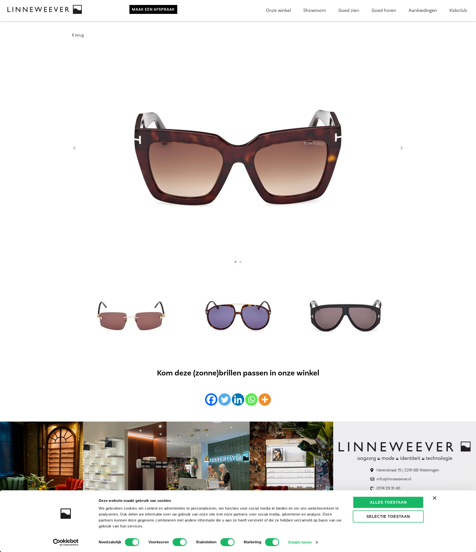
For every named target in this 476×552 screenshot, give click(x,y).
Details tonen (299, 542)
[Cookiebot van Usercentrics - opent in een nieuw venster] (66, 542)
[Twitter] (224, 399)
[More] (265, 399)
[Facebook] (211, 399)
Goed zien (348, 10)
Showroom (314, 10)
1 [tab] (235, 261)
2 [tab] (240, 261)
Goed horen (384, 10)
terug (79, 35)
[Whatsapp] (251, 399)
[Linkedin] (238, 399)
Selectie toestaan (388, 516)
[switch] (180, 542)
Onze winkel (278, 10)
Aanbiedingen (423, 10)
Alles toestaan (388, 502)
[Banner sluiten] (434, 498)
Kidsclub (458, 10)
